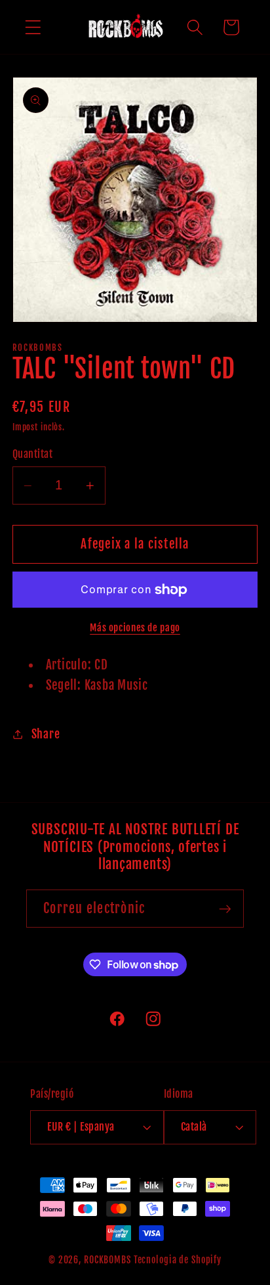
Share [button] (45, 734)
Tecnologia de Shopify (178, 1259)
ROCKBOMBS (107, 1259)
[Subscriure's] (225, 909)
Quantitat (32, 454)
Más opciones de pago (135, 627)
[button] (33, 27)
